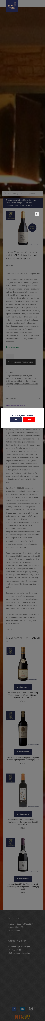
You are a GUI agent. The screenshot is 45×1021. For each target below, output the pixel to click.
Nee (29, 419)
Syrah (8, 386)
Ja (16, 419)
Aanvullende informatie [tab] (15, 405)
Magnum (26, 384)
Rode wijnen (27, 376)
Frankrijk (17, 200)
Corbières (9, 381)
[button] (37, 214)
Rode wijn (34, 384)
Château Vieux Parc (29, 378)
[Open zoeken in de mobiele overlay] (22, 193)
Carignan (17, 378)
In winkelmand (23, 687)
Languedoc (18, 384)
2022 (11, 378)
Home (10, 200)
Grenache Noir (26, 381)
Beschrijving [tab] (11, 398)
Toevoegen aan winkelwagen (20, 362)
